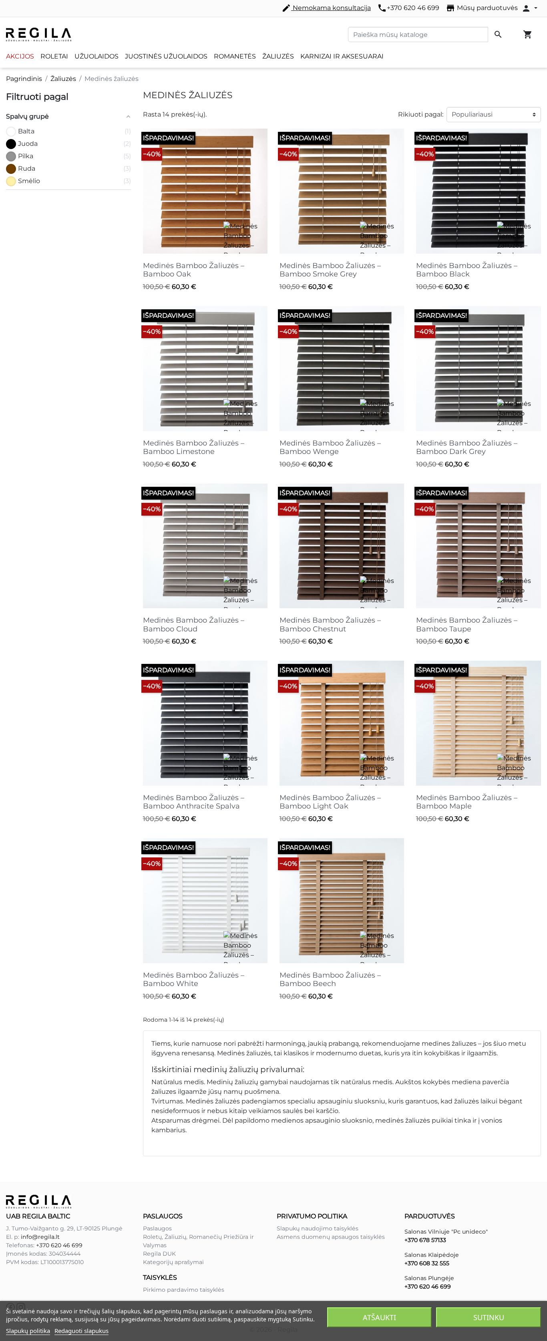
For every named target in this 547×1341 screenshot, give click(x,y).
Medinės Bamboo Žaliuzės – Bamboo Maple (466, 802)
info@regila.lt (40, 1236)
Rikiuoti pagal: (420, 114)
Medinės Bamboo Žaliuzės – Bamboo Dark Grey (466, 447)
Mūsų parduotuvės (482, 8)
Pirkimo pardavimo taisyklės (183, 1289)
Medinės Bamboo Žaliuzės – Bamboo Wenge (330, 447)
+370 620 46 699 (408, 8)
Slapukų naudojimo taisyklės (317, 1228)
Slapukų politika (28, 1331)
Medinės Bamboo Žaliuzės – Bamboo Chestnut (330, 624)
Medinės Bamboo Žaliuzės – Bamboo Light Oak (330, 802)
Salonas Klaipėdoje (431, 1254)
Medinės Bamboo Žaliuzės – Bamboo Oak (193, 270)
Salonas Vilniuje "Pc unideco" (446, 1231)
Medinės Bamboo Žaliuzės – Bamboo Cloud (193, 624)
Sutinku (488, 1317)
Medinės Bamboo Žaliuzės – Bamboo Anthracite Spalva (193, 802)
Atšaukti (379, 1317)
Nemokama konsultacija (326, 8)
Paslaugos (157, 1228)
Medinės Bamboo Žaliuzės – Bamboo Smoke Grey (330, 270)
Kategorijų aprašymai (173, 1262)
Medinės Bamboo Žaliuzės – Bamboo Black (466, 270)
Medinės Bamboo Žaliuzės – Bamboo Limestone (193, 447)
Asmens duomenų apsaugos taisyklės (331, 1236)
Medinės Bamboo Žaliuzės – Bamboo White (193, 979)
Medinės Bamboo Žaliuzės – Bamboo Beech (330, 979)
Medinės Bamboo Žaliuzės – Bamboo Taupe (466, 624)
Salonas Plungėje (429, 1278)
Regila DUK (159, 1253)
